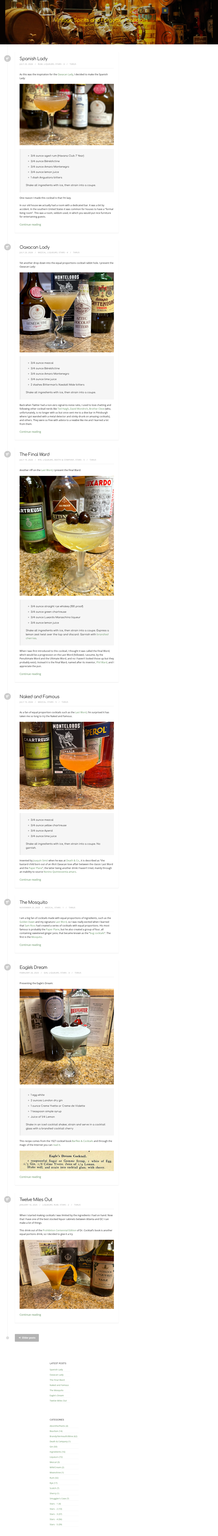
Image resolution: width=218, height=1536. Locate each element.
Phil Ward (101, 662)
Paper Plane (35, 868)
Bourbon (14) (56, 1431)
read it (56, 1144)
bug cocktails (97, 933)
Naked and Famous (39, 696)
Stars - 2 (64, 1204)
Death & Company (64, 459)
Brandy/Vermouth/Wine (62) (63, 1436)
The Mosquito (33, 902)
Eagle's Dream (33, 967)
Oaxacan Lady (65, 74)
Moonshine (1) (57, 1472)
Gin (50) (53, 1446)
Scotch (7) (54, 1488)
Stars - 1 (59, 907)
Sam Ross (30, 925)
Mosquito (36, 937)
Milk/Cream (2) (57, 1467)
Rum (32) (54, 1477)
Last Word (46, 470)
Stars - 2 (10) (56, 1508)
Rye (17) (53, 1483)
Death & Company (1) (60, 1441)
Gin (46, 972)
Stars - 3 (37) (56, 1514)
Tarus (73, 64)
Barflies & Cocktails (82, 1141)
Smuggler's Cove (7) (59, 1498)
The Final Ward (35, 454)
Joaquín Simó (40, 860)
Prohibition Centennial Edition (59, 1230)
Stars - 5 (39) (56, 1524)
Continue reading (30, 224)
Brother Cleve (96, 408)
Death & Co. (73, 860)
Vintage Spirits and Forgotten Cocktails (101, 20)
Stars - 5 (80, 459)
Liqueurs (49, 64)
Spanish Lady (33, 58)
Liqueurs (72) (56, 1457)
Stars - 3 (60, 64)
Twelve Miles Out (36, 1199)
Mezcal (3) (55, 1462)
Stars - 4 (63, 252)
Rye (40, 459)
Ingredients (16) (57, 1451)
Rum (40, 64)
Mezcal (42, 252)
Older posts (28, 1337)
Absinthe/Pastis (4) (59, 1426)
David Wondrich (79, 408)
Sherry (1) (54, 1493)
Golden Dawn (27, 921)
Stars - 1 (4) (55, 1503)
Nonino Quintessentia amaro (60, 871)
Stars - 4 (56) (56, 1519)
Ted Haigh (63, 408)
